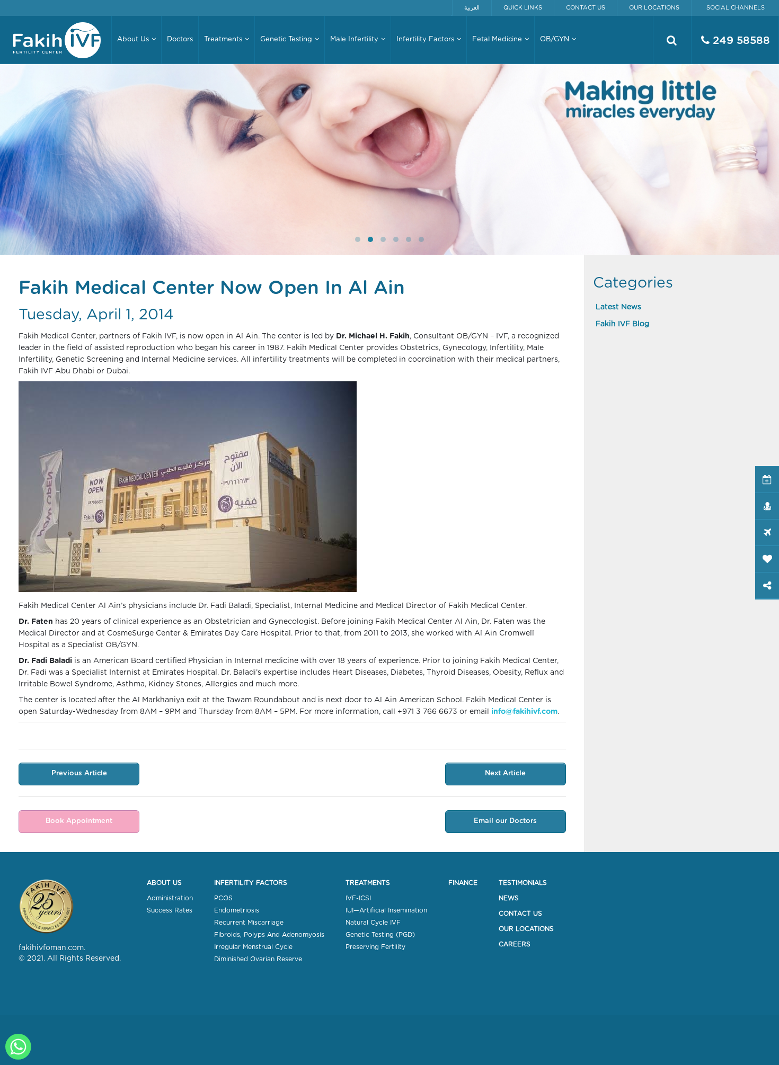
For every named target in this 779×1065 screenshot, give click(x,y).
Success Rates (169, 910)
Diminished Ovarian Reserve (258, 959)
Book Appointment (79, 821)
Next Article (505, 773)
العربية (472, 8)
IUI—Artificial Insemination (386, 910)
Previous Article (79, 773)
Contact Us (585, 8)
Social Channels (735, 8)
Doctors (180, 39)
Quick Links (522, 8)
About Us (164, 883)
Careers (514, 944)
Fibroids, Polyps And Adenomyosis (269, 935)
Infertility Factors (250, 883)
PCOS (223, 898)
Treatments (368, 883)
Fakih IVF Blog (622, 324)
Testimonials (523, 883)
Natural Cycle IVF (373, 922)
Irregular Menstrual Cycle (253, 947)
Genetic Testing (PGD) (380, 935)
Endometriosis (236, 910)
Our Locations (654, 8)
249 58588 (740, 40)
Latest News (618, 307)
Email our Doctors (505, 821)
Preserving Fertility (375, 947)
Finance (462, 883)
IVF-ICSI (358, 898)
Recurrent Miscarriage (249, 922)
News (509, 898)
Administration (170, 898)
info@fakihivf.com (524, 711)
